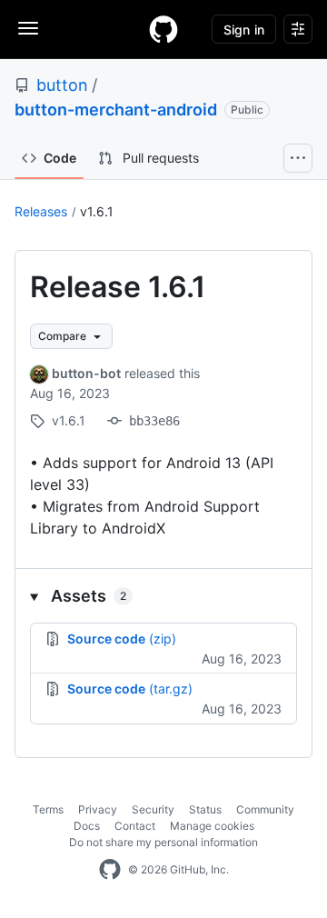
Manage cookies (212, 826)
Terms (48, 809)
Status (205, 809)
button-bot (86, 373)
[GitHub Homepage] (110, 870)
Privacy (97, 809)
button (62, 85)
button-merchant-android (116, 109)
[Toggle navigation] (28, 28)
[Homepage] (163, 29)
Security (153, 809)
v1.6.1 (97, 211)
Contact (134, 826)
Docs (87, 826)
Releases (41, 211)
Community (265, 809)
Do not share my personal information (163, 842)
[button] (163, 596)
